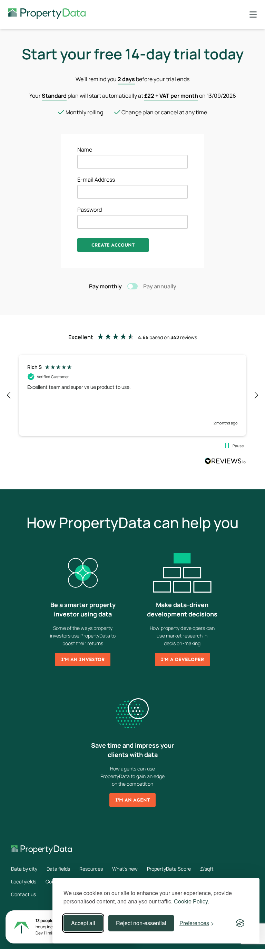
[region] (132, 395)
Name (84, 149)
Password (89, 209)
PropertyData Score (169, 868)
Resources (91, 868)
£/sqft (207, 868)
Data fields (58, 868)
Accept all (83, 923)
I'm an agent (132, 800)
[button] (9, 395)
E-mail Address (96, 179)
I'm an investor (83, 659)
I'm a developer (182, 659)
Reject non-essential (141, 923)
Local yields (23, 881)
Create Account (113, 245)
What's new (125, 868)
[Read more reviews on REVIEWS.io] (225, 462)
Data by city (24, 868)
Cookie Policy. (191, 901)
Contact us (23, 894)
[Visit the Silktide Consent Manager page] (240, 923)
